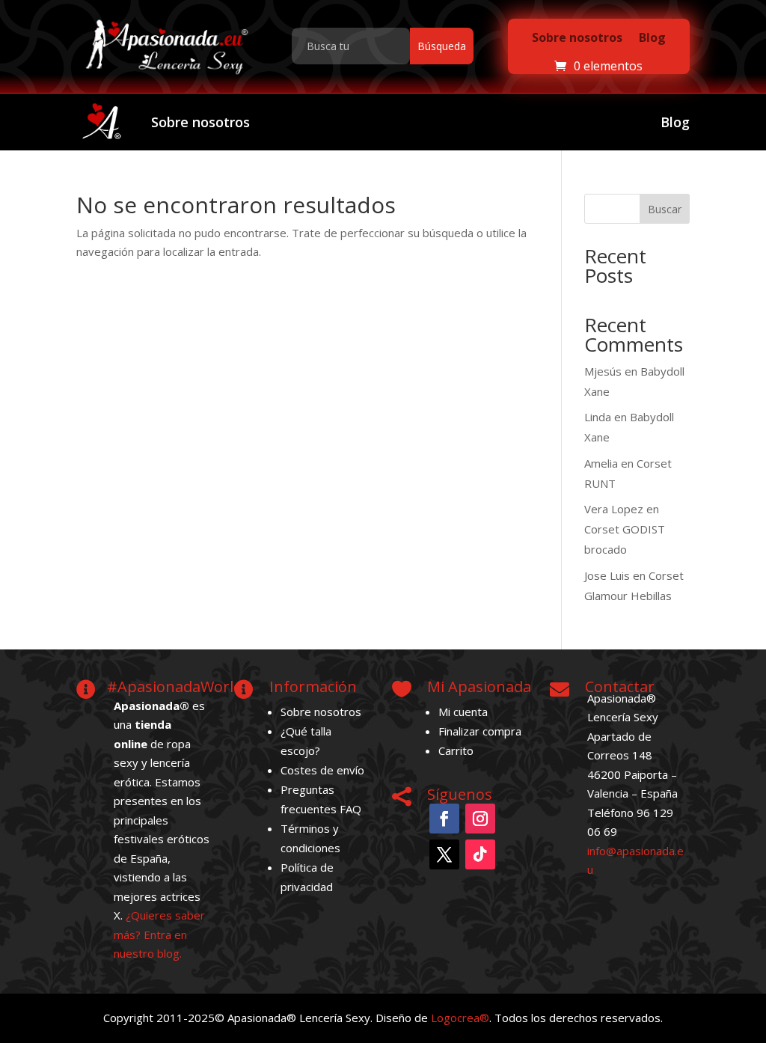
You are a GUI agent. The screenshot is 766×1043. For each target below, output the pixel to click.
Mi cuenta (463, 711)
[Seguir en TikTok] (480, 854)
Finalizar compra (479, 731)
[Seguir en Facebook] (444, 819)
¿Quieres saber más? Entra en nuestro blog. (159, 934)
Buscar (664, 209)
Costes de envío (322, 769)
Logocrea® (460, 1017)
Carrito (456, 750)
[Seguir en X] (444, 854)
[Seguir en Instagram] (480, 819)
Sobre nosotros (577, 37)
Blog (652, 37)
